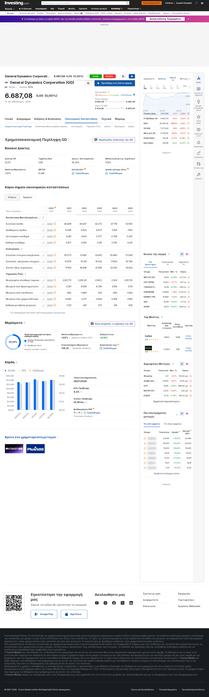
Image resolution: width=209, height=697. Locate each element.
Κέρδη (131, 126)
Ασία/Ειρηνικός (154, 13)
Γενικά (9, 118)
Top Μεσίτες (151, 317)
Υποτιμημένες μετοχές (181, 13)
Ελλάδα (40, 13)
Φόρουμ (120, 118)
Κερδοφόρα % (167, 263)
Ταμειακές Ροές (93, 126)
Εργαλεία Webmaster (189, 606)
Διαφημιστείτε (150, 600)
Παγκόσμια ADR (92, 13)
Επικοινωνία (149, 606)
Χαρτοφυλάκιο (186, 600)
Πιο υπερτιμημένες (173, 424)
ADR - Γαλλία (106, 13)
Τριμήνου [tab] (27, 197)
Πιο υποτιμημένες (152, 424)
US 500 (147, 128)
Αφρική (166, 13)
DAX (146, 123)
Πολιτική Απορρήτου (168, 689)
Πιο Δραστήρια (150, 263)
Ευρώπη (127, 13)
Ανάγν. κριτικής (188, 337)
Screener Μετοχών (27, 13)
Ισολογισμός (77, 126)
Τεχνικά (106, 118)
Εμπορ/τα (173, 78)
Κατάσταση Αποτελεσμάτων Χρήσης (51, 126)
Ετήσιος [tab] (12, 197)
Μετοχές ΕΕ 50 (151, 133)
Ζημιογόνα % (184, 263)
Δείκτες (107, 126)
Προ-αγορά (50, 13)
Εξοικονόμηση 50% (151, 3)
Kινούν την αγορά (155, 254)
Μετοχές (184, 79)
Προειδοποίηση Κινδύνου (193, 689)
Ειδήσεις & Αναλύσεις (47, 118)
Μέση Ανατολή (140, 13)
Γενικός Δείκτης (151, 113)
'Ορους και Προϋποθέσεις (142, 689)
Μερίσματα (120, 126)
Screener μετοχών (99, 9)
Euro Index (148, 143)
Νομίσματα (149, 79)
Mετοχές (10, 13)
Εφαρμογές (184, 593)
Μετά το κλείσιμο (65, 13)
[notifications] (196, 2)
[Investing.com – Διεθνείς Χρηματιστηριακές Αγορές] (17, 3)
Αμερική (118, 13)
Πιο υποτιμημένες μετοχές (155, 414)
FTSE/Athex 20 (150, 118)
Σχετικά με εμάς (151, 593)
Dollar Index (149, 138)
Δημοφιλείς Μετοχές (157, 363)
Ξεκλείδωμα (126, 95)
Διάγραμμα (24, 118)
